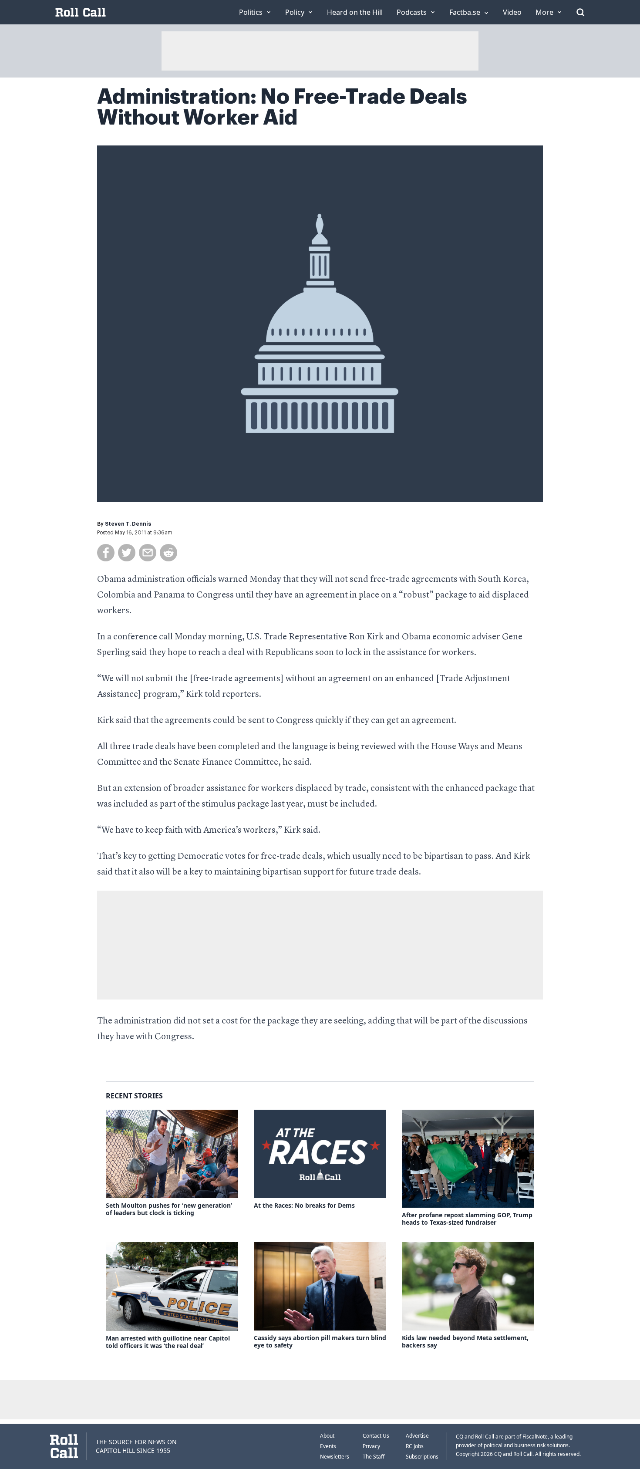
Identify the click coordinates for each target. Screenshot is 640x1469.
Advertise (417, 1435)
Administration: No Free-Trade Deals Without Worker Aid (282, 107)
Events (328, 1446)
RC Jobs (415, 1446)
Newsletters (334, 1456)
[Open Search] (580, 12)
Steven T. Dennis (128, 524)
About (327, 1435)
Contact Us (376, 1435)
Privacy (371, 1446)
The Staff (373, 1456)
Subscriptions (422, 1456)
